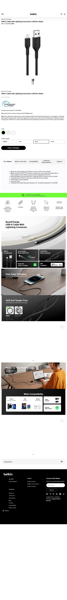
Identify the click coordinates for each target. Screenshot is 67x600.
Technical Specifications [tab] (46, 161)
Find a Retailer (13, 148)
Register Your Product (33, 484)
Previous (3, 327)
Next (62, 327)
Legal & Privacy (56, 499)
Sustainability (12, 505)
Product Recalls (31, 486)
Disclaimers (8, 462)
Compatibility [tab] (33, 161)
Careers (11, 503)
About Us (11, 493)
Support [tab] (59, 161)
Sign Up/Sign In (13, 481)
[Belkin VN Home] (33, 14)
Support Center (31, 481)
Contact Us (12, 495)
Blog (10, 500)
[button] (61, 14)
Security (48, 500)
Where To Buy (12, 508)
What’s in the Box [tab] (20, 161)
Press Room (12, 498)
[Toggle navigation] (2, 14)
